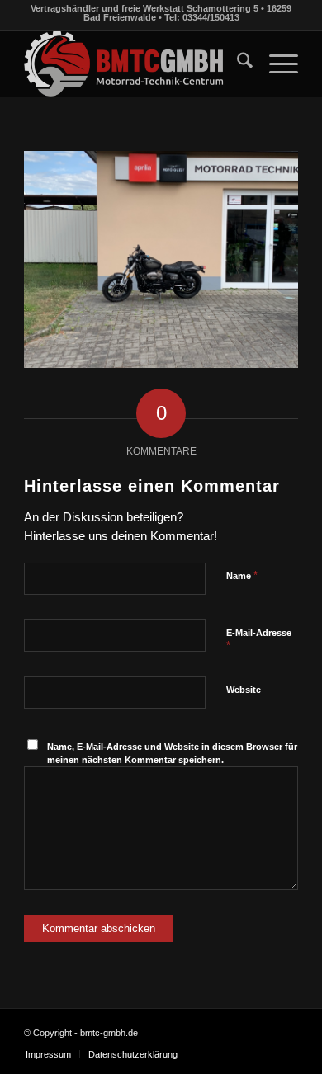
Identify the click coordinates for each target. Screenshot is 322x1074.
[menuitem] (236, 64)
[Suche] (236, 64)
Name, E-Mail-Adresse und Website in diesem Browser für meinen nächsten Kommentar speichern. (172, 753)
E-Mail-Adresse (258, 640)
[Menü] (275, 64)
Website (243, 690)
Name (242, 575)
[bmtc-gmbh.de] (133, 64)
